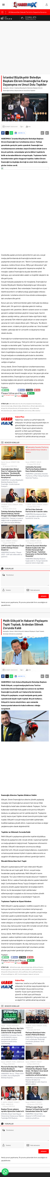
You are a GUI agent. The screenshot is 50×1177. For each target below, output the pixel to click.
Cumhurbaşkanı (23, 974)
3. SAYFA (28, 505)
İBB (33, 410)
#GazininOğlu (17, 406)
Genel (11, 88)
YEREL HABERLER (18, 1062)
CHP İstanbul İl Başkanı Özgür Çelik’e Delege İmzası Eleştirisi (12, 548)
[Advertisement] (25, 47)
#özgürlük (4, 408)
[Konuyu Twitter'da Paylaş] (7, 133)
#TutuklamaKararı (23, 408)
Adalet (15, 410)
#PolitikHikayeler (38, 969)
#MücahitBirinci (27, 969)
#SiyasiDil (4, 972)
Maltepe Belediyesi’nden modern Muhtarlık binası (35, 1033)
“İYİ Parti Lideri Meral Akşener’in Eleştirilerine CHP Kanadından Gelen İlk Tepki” (37, 1109)
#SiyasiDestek (12, 408)
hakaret (30, 974)
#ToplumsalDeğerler (7, 974)
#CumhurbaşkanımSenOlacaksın (31, 403)
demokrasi (28, 410)
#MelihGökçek (16, 969)
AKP (16, 974)
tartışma (36, 974)
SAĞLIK (38, 462)
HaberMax (19, 417)
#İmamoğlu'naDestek (37, 406)
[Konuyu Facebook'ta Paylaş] (3, 133)
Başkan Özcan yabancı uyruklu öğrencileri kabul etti (12, 1110)
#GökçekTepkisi (38, 967)
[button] (5, 1171)
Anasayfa (6, 88)
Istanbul (37, 410)
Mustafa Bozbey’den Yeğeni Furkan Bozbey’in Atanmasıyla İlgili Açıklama (12, 1069)
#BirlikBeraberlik (14, 403)
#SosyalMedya (23, 972)
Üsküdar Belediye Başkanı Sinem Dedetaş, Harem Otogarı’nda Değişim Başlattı (12, 513)
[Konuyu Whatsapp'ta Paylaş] (11, 133)
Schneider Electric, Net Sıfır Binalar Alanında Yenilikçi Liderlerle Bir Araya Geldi (12, 1030)
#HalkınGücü (26, 406)
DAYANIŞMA (20, 410)
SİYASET (4, 464)
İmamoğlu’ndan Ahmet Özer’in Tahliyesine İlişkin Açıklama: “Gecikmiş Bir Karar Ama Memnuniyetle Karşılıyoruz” (11, 473)
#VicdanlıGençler (6, 410)
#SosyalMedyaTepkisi (35, 972)
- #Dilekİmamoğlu (14, 967)
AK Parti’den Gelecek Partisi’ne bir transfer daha (36, 510)
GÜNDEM (14, 462)
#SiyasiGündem (13, 972)
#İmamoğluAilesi (6, 969)
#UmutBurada (34, 408)
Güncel (8, 462)
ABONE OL (21, 133)
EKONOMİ (4, 505)
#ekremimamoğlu (7, 406)
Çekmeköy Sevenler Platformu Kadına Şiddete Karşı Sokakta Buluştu (36, 469)
